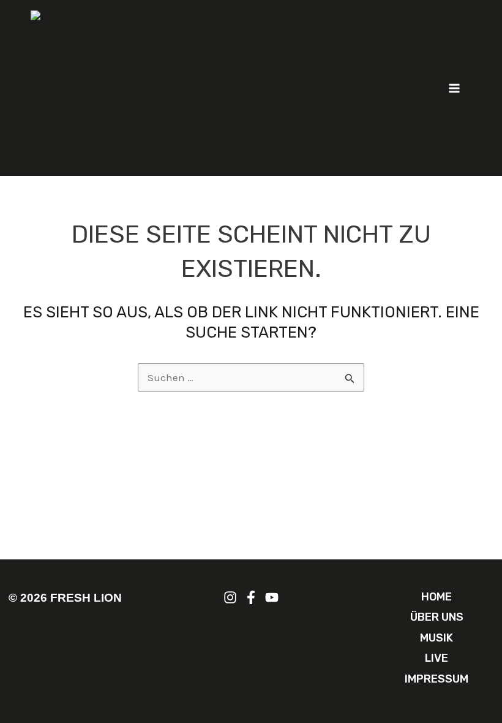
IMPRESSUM (436, 679)
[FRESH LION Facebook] (251, 597)
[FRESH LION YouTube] (272, 597)
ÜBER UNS (436, 617)
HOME (436, 597)
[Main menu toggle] (455, 88)
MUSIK (436, 638)
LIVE (436, 658)
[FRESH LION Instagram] (230, 597)
